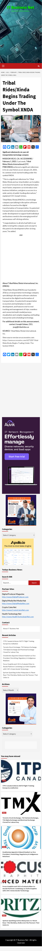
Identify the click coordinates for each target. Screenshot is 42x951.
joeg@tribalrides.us (21, 327)
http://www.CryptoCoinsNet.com (15, 610)
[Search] (38, 66)
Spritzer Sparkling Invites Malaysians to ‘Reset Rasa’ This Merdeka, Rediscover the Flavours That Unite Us (20, 674)
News (4, 780)
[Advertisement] (21, 35)
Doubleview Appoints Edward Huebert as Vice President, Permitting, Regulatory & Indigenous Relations (19, 658)
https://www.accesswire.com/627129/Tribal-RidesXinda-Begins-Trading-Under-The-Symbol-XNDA (21, 343)
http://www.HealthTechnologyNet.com (18, 617)
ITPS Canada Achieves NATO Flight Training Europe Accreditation (18, 642)
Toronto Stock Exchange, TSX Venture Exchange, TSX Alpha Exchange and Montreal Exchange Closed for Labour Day (20, 649)
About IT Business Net (11, 628)
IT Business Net (20, 7)
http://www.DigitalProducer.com (15, 597)
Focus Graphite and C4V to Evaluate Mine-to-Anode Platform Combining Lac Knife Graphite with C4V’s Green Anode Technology (19, 666)
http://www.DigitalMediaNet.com (15, 603)
